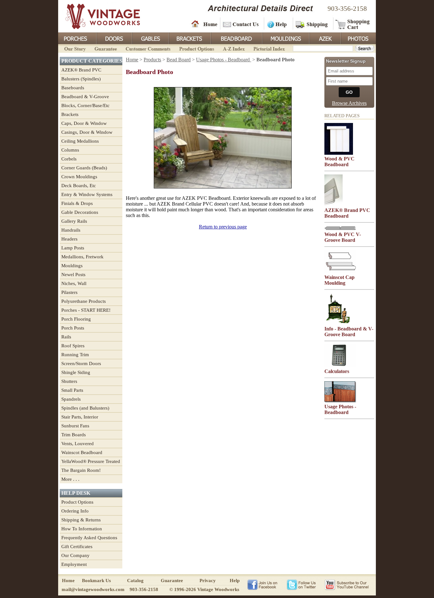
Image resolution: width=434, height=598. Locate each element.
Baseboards (72, 87)
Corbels (69, 158)
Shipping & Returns (81, 519)
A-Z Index (234, 48)
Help (277, 24)
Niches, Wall (73, 283)
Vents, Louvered (77, 443)
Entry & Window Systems (86, 194)
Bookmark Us (96, 580)
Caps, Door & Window (84, 123)
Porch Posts (72, 327)
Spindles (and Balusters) (85, 408)
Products (152, 59)
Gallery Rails (74, 221)
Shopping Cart (353, 24)
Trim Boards (73, 434)
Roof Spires (73, 345)
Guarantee (106, 48)
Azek (325, 38)
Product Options (196, 48)
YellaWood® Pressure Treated (90, 461)
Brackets (189, 38)
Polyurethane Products (83, 301)
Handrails (70, 230)
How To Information (81, 528)
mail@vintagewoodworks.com (93, 589)
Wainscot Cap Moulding (339, 280)
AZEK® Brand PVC (81, 69)
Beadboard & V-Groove (85, 96)
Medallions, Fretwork (82, 256)
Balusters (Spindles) (81, 78)
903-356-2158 (347, 8)
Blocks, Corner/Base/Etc (85, 105)
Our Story (74, 48)
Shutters (69, 381)
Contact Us (241, 24)
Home (204, 24)
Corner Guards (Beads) (84, 167)
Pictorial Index (268, 48)
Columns (70, 150)
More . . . (70, 479)
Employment (74, 564)
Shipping (312, 24)
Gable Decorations (79, 212)
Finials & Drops (77, 203)
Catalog (135, 580)
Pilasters (69, 292)
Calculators (336, 371)
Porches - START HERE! (86, 310)
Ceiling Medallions (80, 141)
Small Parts (72, 390)
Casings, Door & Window (86, 132)
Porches (77, 38)
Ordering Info (75, 510)
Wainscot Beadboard (81, 452)
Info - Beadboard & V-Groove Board (348, 331)
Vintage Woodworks (98, 16)
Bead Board (178, 59)
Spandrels (71, 399)
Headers (69, 238)
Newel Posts (73, 274)
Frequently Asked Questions (89, 537)
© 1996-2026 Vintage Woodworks (204, 589)
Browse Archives (349, 103)
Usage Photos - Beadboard (223, 59)
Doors (114, 38)
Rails (66, 336)
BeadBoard (236, 38)
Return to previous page (223, 226)
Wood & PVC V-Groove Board (342, 237)
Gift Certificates (76, 546)
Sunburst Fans (75, 425)
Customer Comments (148, 48)
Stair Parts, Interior (79, 416)
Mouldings (285, 38)
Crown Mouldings (79, 176)
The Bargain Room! (81, 470)
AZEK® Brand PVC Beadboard (347, 213)
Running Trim (75, 354)
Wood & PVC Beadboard (339, 161)
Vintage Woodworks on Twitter (302, 584)
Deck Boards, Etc (78, 185)
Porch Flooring (76, 319)
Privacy (208, 580)
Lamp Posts (72, 247)
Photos (358, 38)
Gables (150, 38)
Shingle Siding (75, 372)
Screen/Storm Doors (81, 363)
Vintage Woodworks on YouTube (346, 584)
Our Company (75, 555)
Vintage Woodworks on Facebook (262, 584)
